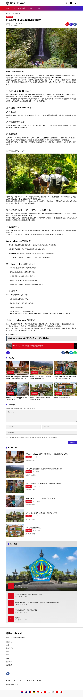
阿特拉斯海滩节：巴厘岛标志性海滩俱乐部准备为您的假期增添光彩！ (37, 602)
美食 (7, 651)
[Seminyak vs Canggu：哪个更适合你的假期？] (17, 389)
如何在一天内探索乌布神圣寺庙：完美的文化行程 (41, 399)
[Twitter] (67, 352)
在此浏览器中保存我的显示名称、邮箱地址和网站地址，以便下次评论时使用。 (34, 438)
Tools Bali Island (39, 681)
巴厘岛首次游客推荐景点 (62, 398)
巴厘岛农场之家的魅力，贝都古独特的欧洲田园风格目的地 (41, 378)
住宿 (7, 654)
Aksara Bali (26, 681)
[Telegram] (71, 352)
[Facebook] (63, 352)
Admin (13, 23)
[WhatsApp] (75, 352)
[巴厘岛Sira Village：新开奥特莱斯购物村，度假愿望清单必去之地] (17, 368)
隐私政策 (9, 662)
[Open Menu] (71, 3)
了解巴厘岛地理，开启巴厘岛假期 (26, 610)
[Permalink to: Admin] (8, 24)
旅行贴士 (9, 642)
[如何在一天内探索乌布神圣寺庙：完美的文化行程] (41, 389)
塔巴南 (17, 618)
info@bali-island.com (17, 637)
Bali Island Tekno (12, 681)
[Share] (75, 24)
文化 (7, 645)
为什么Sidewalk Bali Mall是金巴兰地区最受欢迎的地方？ (65, 378)
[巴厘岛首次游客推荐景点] (65, 389)
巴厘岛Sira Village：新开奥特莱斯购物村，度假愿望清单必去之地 (17, 378)
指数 (7, 659)
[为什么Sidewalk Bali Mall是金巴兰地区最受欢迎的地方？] (65, 368)
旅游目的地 (9, 16)
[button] (66, 3)
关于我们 (9, 665)
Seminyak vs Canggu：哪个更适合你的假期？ (16, 399)
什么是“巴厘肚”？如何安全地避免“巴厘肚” (28, 595)
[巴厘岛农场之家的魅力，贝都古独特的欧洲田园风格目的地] (41, 368)
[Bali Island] (16, 3)
